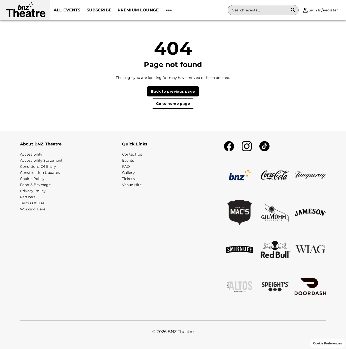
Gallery (128, 172)
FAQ (126, 166)
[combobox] (260, 10)
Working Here (32, 209)
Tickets (128, 178)
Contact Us (132, 154)
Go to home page (173, 103)
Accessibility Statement (41, 160)
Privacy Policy (33, 191)
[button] (25, 10)
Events (128, 160)
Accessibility (31, 154)
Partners (27, 197)
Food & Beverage (35, 184)
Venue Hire (132, 184)
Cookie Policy (32, 178)
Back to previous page (173, 91)
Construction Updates (40, 172)
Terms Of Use (32, 203)
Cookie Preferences (327, 343)
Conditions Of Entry (38, 166)
